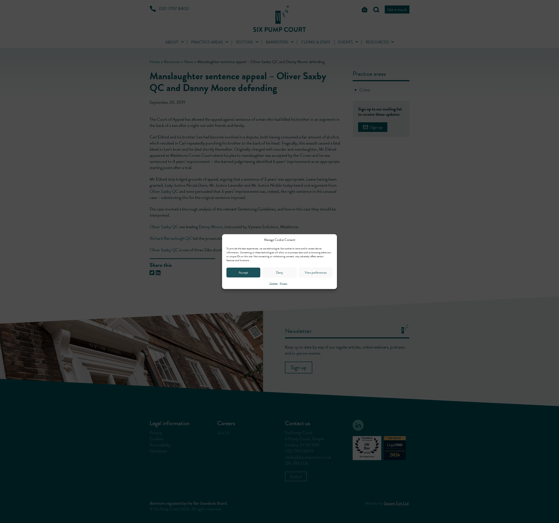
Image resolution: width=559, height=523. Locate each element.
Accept (243, 272)
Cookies (273, 283)
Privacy (283, 283)
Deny (279, 272)
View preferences (316, 272)
